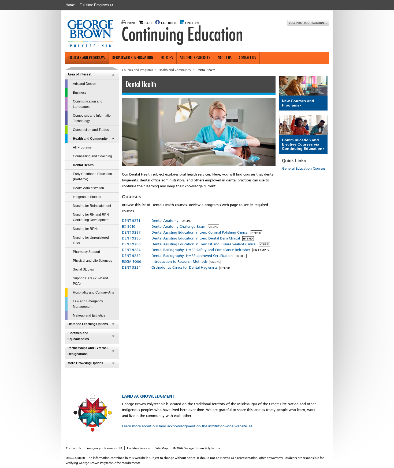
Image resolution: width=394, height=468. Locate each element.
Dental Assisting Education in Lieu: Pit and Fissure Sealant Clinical (203, 244)
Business (79, 92)
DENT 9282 (131, 255)
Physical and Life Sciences (92, 260)
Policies (167, 57)
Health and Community (90, 138)
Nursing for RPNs (85, 229)
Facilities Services (139, 448)
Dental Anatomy (165, 220)
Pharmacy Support (86, 252)
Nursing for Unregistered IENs (91, 240)
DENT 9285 (131, 238)
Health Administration (88, 188)
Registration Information (132, 57)
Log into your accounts (308, 22)
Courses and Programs (86, 57)
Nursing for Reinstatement (92, 206)
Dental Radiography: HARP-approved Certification (192, 255)
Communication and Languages (87, 104)
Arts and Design (84, 84)
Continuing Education (182, 34)
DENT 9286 (131, 244)
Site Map (161, 448)
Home (70, 5)
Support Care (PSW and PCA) (90, 281)
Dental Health (83, 165)
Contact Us (247, 57)
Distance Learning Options (88, 324)
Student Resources (195, 57)
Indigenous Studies (87, 197)
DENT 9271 (131, 220)
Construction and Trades (91, 130)
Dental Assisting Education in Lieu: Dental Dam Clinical (195, 238)
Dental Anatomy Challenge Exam (178, 226)
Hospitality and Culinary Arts (93, 292)
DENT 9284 (131, 250)
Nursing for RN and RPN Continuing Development (91, 217)
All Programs (82, 147)
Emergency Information (102, 448)
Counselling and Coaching (92, 156)
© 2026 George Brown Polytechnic (197, 448)
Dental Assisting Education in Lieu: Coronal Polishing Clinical (199, 232)
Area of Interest (79, 74)
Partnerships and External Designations (87, 351)
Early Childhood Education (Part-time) (92, 176)
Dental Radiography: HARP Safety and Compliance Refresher (200, 250)
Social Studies (83, 269)
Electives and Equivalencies (78, 336)
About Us (225, 57)
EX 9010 (128, 226)
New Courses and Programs (298, 103)
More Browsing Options (85, 363)
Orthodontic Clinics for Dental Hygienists (184, 267)
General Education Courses (303, 168)
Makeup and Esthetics (89, 315)
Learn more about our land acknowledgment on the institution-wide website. (185, 426)
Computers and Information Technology (93, 118)
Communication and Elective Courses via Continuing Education (302, 144)
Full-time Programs (94, 5)
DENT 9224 (131, 267)
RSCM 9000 (131, 261)
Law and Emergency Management (88, 304)
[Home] (92, 34)
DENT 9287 (131, 232)
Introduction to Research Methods (179, 261)
